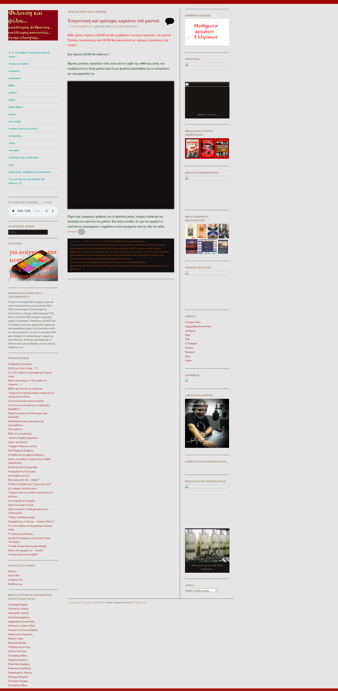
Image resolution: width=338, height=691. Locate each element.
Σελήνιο (83, 262)
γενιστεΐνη (94, 245)
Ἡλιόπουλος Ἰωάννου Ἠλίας (21, 625)
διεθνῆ (12, 100)
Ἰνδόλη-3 (109, 248)
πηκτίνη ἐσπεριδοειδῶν (141, 255)
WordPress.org (15, 584)
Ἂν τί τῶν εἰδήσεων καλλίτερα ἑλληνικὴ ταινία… (29, 54)
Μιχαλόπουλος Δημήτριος (20, 634)
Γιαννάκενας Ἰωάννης (18, 608)
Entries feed (13, 575)
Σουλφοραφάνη (132, 262)
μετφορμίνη (103, 255)
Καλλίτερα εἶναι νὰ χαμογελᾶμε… (24, 467)
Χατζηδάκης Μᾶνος (17, 655)
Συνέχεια (75, 231)
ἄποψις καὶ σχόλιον (18, 63)
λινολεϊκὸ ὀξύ (146, 252)
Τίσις (187, 339)
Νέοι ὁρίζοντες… (16, 429)
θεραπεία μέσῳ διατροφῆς (87, 248)
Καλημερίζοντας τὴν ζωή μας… (23, 471)
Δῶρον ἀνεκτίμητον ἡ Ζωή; (21, 505)
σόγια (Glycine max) (117, 262)
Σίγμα (187, 335)
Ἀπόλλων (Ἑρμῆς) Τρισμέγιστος (23, 437)
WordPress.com (139, 602)
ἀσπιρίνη (133, 241)
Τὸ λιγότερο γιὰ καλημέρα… (21, 533)
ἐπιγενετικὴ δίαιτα (137, 245)
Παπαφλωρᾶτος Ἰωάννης (20, 672)
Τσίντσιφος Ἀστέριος (18, 681)
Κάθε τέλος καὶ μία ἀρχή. (20, 433)
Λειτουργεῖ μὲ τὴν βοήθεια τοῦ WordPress (87, 602)
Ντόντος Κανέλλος (17, 651)
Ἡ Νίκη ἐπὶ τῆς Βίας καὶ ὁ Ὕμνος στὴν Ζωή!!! (30, 484)
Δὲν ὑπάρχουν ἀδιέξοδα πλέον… (23, 488)
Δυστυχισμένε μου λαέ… (19, 475)
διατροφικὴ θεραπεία (107, 245)
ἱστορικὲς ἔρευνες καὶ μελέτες (24, 128)
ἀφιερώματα (15, 78)
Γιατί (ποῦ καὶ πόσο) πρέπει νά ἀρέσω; (26, 401)
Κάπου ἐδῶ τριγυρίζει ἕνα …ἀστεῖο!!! (26, 550)
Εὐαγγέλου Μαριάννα (124, 26)
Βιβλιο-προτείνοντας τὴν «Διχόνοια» (25, 388)
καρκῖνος (142, 248)
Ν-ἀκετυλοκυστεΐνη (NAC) (120, 255)
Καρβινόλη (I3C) (130, 248)
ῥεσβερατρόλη (114, 258)
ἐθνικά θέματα (16, 107)
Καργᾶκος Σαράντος (17, 660)
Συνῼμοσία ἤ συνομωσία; (20, 364)
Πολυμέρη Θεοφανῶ (18, 677)
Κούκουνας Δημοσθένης (19, 668)
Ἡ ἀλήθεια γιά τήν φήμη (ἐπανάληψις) (26, 454)
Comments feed (15, 579)
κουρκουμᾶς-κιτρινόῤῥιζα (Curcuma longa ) (102, 252)
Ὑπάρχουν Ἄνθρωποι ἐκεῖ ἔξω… (23, 446)
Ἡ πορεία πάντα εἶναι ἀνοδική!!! (23, 554)
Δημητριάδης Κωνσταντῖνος (21, 621)
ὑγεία (11, 164)
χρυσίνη (157, 265)
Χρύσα (188, 360)
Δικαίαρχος (190, 330)
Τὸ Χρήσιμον (191, 343)
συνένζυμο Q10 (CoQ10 (97, 265)
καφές (79, 252)
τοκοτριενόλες (114, 265)
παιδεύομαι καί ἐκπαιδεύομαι (24, 157)
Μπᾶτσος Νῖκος (15, 638)
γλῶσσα (13, 92)
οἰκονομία (14, 150)
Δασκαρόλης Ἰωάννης (18, 613)
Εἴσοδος (12, 571)
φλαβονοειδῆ (131, 265)
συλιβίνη (82, 265)
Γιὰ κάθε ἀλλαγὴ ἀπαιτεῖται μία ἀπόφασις (27, 546)
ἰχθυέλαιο (118, 248)
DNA (118, 241)
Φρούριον (189, 352)
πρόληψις (91, 258)
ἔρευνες (12, 114)
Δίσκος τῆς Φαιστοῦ (17, 442)
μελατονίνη (93, 255)
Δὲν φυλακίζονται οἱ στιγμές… (22, 500)
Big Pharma (110, 241)
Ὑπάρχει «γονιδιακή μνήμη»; (21, 517)
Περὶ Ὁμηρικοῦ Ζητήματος (21, 450)
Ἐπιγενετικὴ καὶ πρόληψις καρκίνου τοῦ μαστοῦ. (113, 20)
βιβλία (12, 85)
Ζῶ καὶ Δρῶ (15, 121)
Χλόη (187, 356)
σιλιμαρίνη (91, 262)
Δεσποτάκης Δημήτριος (19, 617)
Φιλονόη (189, 347)
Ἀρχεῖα (188, 590)
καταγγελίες (15, 135)
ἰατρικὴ (102, 248)
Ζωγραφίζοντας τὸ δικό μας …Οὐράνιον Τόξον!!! (31, 521)
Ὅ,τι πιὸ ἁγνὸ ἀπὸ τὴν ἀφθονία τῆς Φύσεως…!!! (26, 181)
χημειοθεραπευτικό (146, 265)
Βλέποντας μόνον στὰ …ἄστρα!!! (23, 480)
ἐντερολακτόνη (123, 245)
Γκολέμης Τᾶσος (193, 322)
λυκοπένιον (83, 255)
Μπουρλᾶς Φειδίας (17, 643)
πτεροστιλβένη (101, 258)
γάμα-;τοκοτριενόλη (80, 245)
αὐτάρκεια (14, 71)
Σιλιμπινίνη (102, 262)
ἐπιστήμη (149, 245)
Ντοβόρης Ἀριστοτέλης (19, 647)
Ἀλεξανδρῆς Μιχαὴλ (18, 604)
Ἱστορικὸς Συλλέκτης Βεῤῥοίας (23, 630)
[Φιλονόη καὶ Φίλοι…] (33, 41)
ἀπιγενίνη (125, 241)
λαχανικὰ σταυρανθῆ (130, 252)
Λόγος (12, 143)
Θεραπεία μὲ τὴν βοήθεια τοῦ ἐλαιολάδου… (31, 172)
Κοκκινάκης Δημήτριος (19, 664)
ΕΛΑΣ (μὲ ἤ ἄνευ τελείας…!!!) (23, 368)
